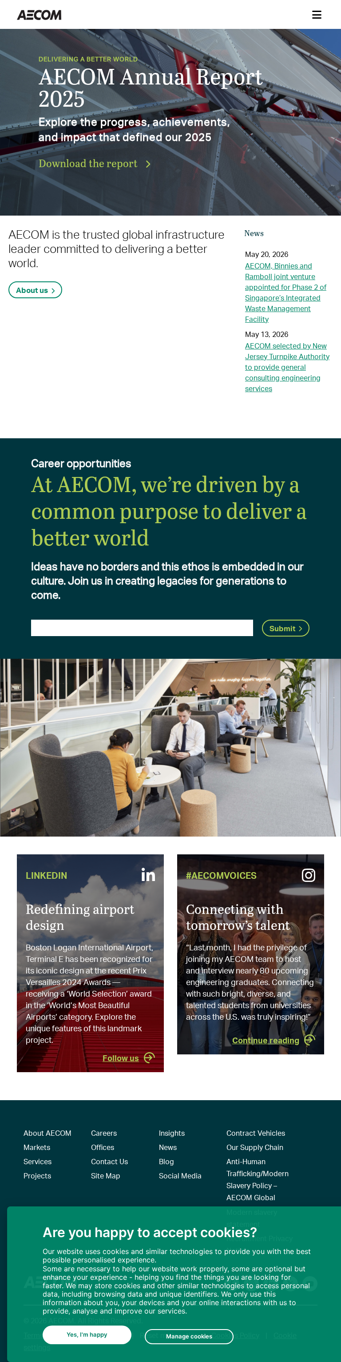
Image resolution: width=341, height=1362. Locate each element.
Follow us (121, 1058)
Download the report (89, 163)
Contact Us (109, 1161)
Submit (282, 628)
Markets (37, 1147)
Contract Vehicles (255, 1133)
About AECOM (47, 1133)
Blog (166, 1161)
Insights (172, 1133)
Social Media (180, 1175)
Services (38, 1161)
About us (32, 290)
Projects (37, 1175)
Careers (104, 1133)
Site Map (105, 1175)
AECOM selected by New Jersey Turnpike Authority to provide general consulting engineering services (287, 367)
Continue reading (265, 1040)
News (168, 1147)
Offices (102, 1147)
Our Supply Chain (254, 1147)
